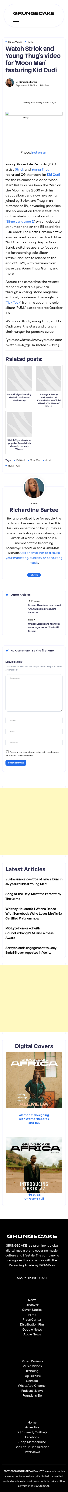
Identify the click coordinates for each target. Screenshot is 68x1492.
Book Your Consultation (32, 1447)
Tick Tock (13, 302)
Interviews (32, 1452)
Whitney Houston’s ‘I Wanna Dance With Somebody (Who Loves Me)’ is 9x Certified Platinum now (33, 913)
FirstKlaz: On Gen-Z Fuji (34, 1197)
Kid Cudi (53, 174)
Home (32, 1422)
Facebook (32, 1437)
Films (32, 1315)
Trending (32, 1371)
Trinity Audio (42, 102)
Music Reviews (32, 1361)
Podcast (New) (32, 1391)
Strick (19, 169)
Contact (32, 1381)
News (32, 1300)
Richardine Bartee (28, 82)
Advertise (32, 1427)
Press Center (32, 1319)
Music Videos (32, 1366)
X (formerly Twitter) (32, 1432)
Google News (32, 1329)
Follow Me (34, 575)
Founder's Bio (32, 1395)
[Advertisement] (34, 821)
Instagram (39, 152)
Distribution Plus (32, 1324)
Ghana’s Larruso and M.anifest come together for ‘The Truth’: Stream (44, 627)
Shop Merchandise (32, 1442)
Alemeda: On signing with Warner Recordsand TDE (34, 1119)
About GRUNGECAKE (32, 1278)
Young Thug (40, 169)
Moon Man (35, 460)
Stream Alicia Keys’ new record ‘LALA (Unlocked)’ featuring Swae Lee (44, 609)
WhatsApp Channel (32, 1385)
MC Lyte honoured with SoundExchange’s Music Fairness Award (29, 933)
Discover (32, 1305)
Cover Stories (32, 1310)
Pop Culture (32, 1376)
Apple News (32, 1334)
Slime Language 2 (20, 221)
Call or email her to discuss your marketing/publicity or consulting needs (34, 558)
